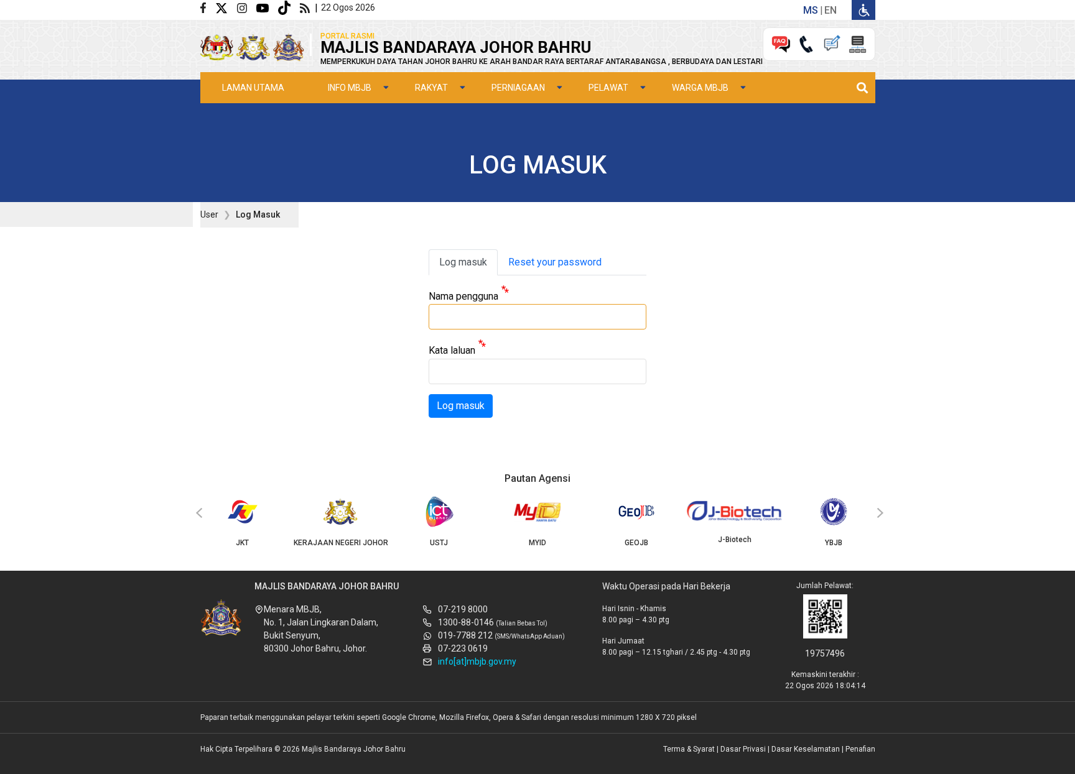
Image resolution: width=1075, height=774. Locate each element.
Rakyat (431, 88)
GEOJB (636, 542)
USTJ (439, 542)
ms (810, 10)
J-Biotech (735, 539)
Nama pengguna (463, 296)
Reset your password (555, 262)
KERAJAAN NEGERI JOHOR (341, 542)
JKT (242, 542)
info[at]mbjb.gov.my (477, 661)
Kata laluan (452, 351)
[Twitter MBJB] (226, 7)
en (830, 10)
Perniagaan (518, 88)
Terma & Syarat (689, 749)
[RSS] (307, 7)
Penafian (860, 749)
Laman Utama (253, 88)
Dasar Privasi (743, 749)
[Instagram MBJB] (246, 7)
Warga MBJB (700, 88)
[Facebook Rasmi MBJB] (207, 7)
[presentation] (197, 513)
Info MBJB (349, 88)
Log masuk (463, 262)
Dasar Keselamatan (805, 749)
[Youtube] (267, 7)
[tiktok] (289, 7)
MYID (537, 542)
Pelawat (608, 88)
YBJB (833, 542)
